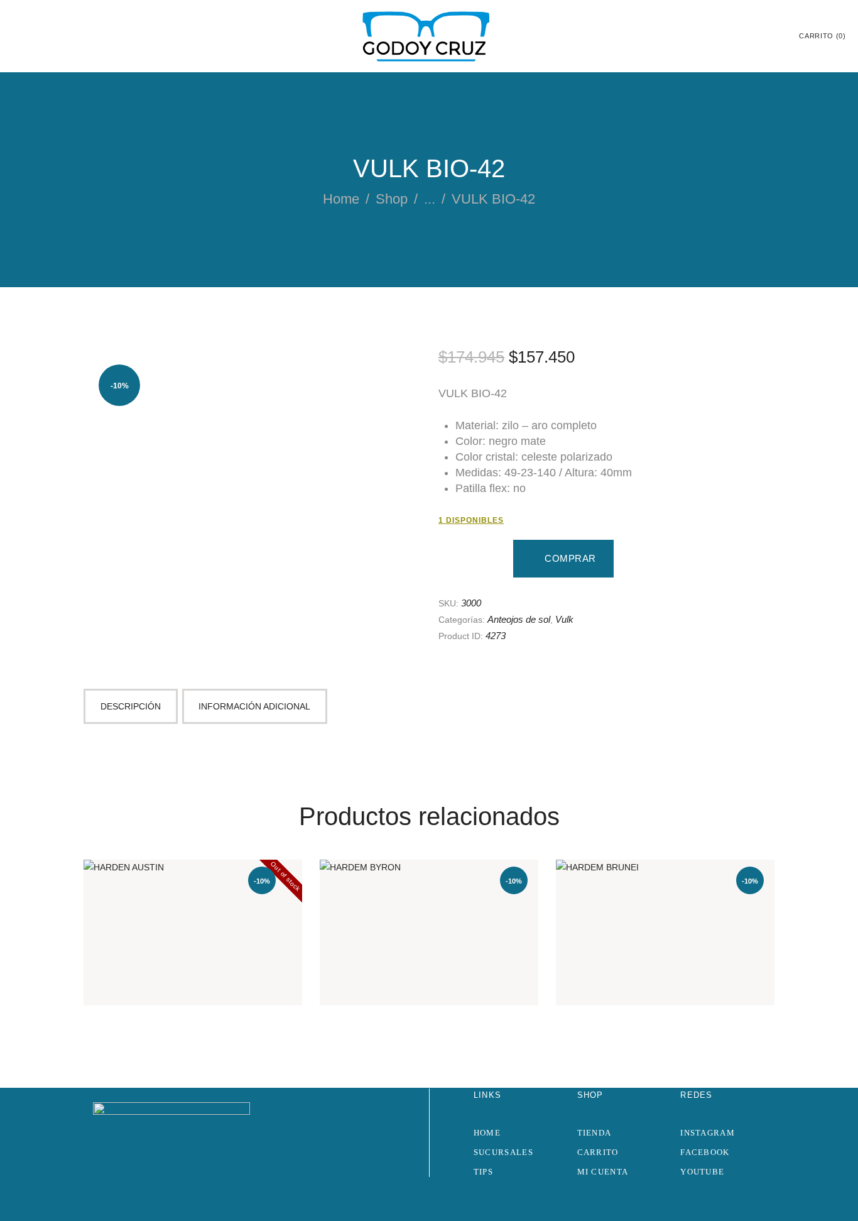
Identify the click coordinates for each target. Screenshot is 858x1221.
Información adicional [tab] (254, 706)
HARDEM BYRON (429, 911)
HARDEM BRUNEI (665, 911)
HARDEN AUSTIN (193, 911)
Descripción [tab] (130, 706)
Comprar (570, 558)
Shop (392, 199)
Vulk (564, 619)
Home (341, 199)
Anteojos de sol (518, 619)
